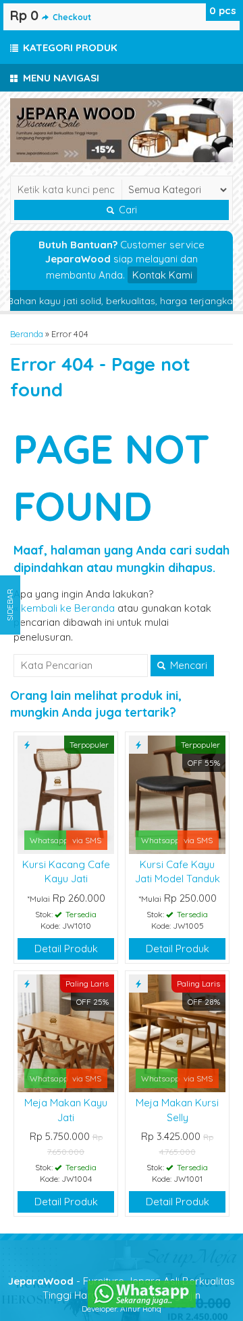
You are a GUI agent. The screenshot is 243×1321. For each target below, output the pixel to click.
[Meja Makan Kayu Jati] (66, 1032)
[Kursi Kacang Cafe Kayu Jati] (66, 793)
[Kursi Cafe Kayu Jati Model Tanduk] (177, 793)
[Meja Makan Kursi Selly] (177, 1032)
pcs (222, 10)
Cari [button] (126, 210)
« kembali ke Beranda (64, 608)
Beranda (26, 333)
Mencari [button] (187, 665)
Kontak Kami (162, 275)
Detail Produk (66, 948)
